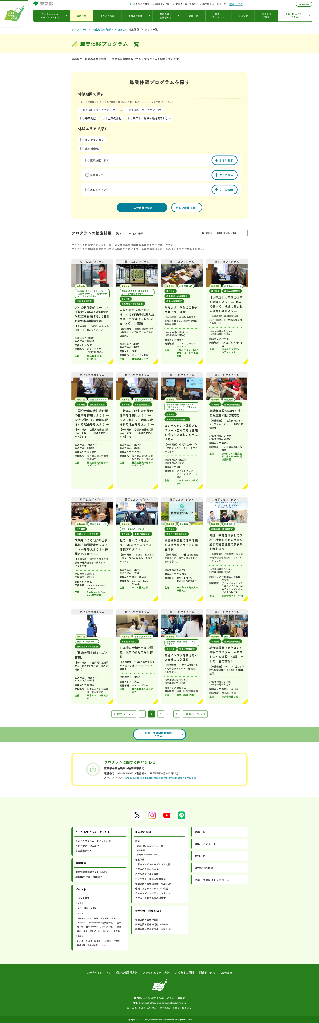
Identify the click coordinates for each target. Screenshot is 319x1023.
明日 (86, 908)
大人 (104, 945)
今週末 (94, 908)
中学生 (117, 941)
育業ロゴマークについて (148, 854)
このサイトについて (99, 972)
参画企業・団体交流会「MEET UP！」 (155, 883)
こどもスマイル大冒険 (147, 874)
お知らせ (200, 856)
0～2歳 (80, 941)
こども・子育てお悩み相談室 (150, 898)
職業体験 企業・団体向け (88, 876)
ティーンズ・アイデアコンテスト (152, 893)
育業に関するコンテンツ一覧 (150, 846)
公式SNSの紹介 (204, 868)
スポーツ (81, 922)
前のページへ (125, 714)
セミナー (107, 930)
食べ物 (80, 926)
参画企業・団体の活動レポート (151, 924)
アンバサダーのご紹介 (87, 845)
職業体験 (140, 859)
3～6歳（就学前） (94, 941)
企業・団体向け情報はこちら (158, 734)
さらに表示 (226, 160)
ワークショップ (84, 918)
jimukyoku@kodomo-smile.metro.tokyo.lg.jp (163, 1002)
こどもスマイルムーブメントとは (93, 841)
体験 (96, 918)
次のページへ (194, 714)
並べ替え (207, 233)
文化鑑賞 (105, 918)
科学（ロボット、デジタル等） (100, 926)
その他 (116, 930)
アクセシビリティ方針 (156, 972)
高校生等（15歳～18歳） (88, 945)
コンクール (95, 930)
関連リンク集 (162, 4)
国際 (119, 922)
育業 (137, 841)
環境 (119, 926)
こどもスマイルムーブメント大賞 (152, 864)
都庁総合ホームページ (214, 4)
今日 (79, 908)
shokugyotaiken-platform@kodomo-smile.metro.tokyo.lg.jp (160, 778)
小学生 (108, 941)
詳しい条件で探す (187, 208)
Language (304, 3)
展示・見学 (82, 930)
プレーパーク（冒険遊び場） (101, 922)
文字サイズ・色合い (185, 4)
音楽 (113, 918)
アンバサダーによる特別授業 (150, 878)
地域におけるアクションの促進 (151, 888)
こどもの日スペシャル (147, 869)
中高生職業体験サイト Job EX (91, 872)
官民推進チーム (83, 850)
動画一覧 (200, 832)
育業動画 (141, 850)
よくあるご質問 (141, 4)
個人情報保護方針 (127, 972)
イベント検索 (82, 898)
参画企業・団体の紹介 (147, 919)
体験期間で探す (91, 93)
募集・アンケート (205, 844)
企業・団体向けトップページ (212, 880)
